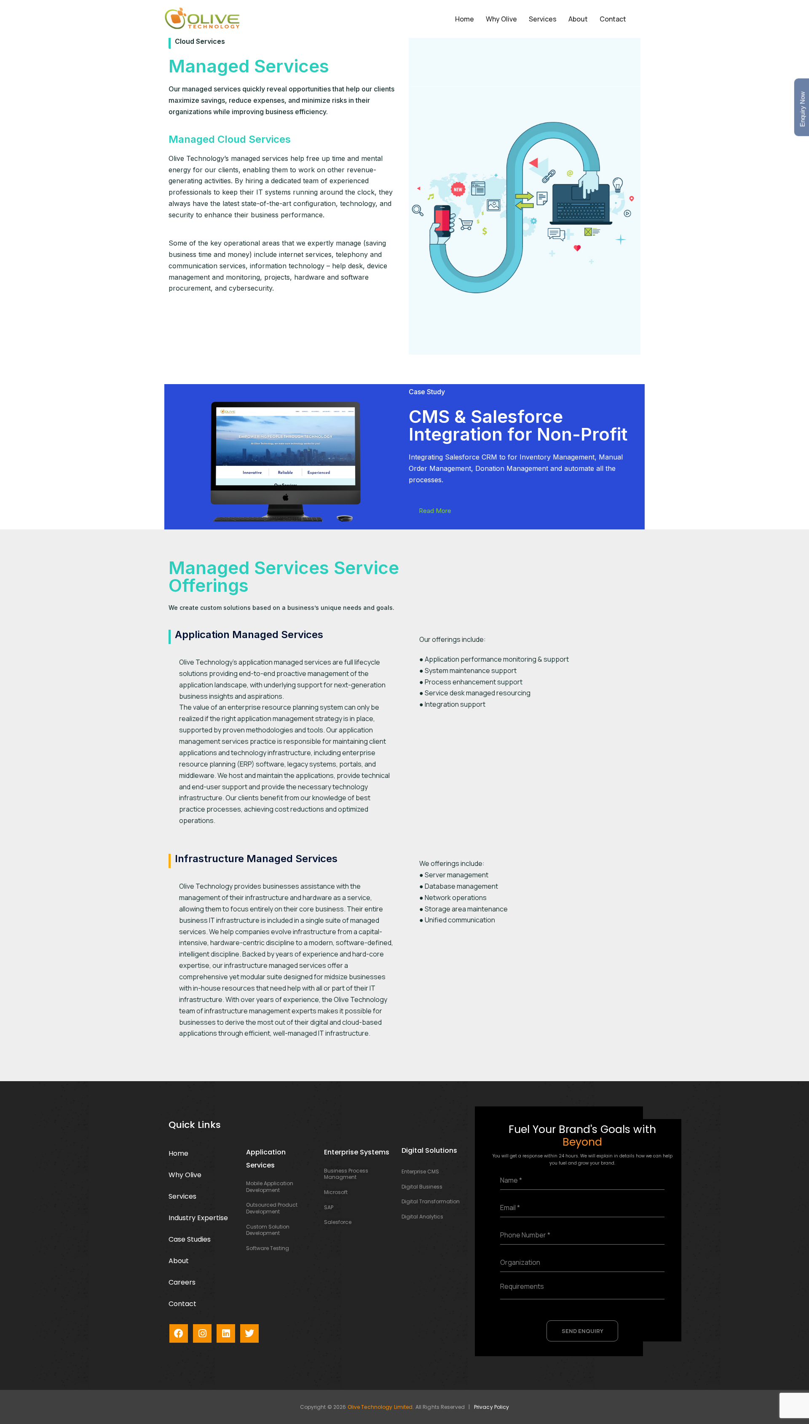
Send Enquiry (582, 1331)
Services (543, 19)
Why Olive (501, 19)
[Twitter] (249, 1333)
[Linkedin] (226, 1333)
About (578, 19)
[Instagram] (202, 1333)
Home (464, 19)
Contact (613, 19)
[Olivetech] (202, 18)
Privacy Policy (491, 1407)
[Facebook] (178, 1333)
